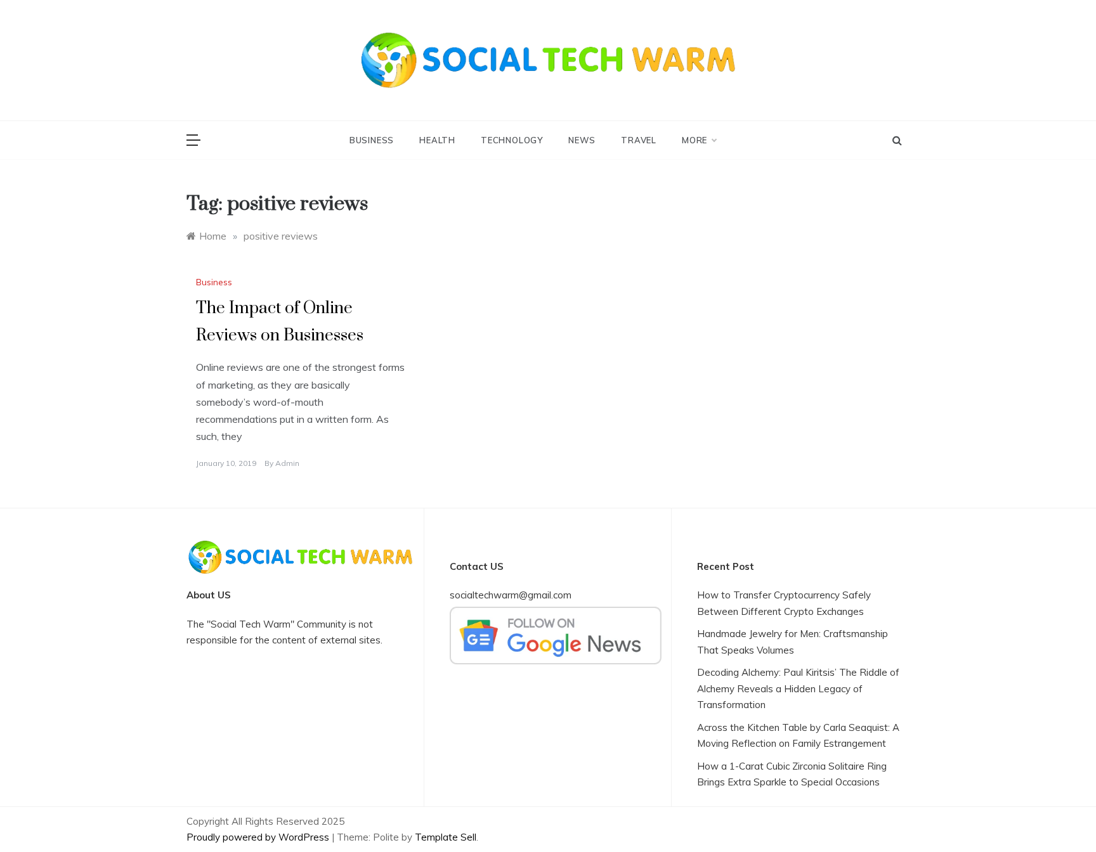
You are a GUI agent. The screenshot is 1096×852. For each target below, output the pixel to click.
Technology (512, 140)
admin (287, 463)
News (582, 140)
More (694, 140)
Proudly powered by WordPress (259, 837)
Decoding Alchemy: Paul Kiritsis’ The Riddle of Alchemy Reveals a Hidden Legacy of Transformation (798, 688)
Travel (638, 140)
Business (371, 140)
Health (437, 140)
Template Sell (445, 837)
